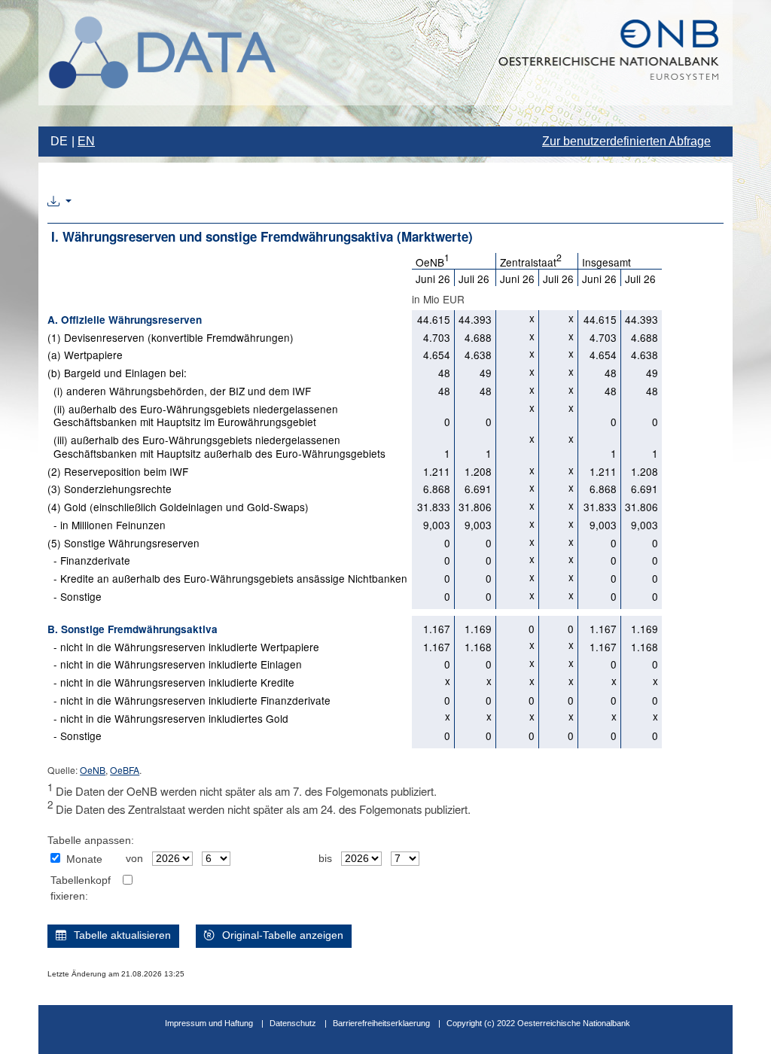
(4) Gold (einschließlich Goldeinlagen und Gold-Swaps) (178, 506)
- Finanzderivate (88, 560)
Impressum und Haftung (209, 1023)
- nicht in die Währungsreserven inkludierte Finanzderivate (189, 700)
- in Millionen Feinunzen (106, 524)
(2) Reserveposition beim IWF (117, 471)
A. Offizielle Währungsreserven (124, 319)
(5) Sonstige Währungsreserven (123, 542)
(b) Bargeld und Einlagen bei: (117, 372)
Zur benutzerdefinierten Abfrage (626, 141)
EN (86, 141)
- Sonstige (74, 596)
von (134, 858)
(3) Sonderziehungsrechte (109, 488)
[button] (59, 202)
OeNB (92, 769)
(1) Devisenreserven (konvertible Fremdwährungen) (170, 337)
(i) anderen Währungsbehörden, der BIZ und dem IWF (179, 390)
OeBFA (124, 769)
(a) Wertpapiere (85, 354)
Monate (84, 859)
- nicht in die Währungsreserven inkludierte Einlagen (174, 664)
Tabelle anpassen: (90, 840)
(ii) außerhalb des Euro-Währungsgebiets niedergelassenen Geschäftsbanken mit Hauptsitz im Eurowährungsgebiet (192, 415)
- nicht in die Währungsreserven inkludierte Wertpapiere (183, 646)
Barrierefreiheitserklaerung (381, 1023)
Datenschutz (293, 1023)
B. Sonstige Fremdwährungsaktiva (132, 629)
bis (325, 858)
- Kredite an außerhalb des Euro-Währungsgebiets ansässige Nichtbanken (227, 578)
